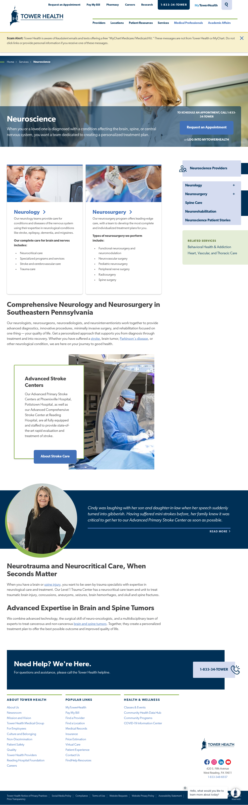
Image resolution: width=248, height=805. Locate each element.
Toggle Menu (233, 185)
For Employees (16, 728)
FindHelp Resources (78, 760)
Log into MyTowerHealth (208, 139)
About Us (13, 707)
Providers (99, 23)
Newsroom (14, 712)
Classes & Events (135, 707)
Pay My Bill (93, 4)
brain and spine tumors (90, 624)
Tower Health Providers (22, 755)
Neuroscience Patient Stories (208, 220)
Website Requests (118, 796)
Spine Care (193, 203)
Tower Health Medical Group (25, 723)
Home (10, 62)
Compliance (82, 796)
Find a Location (75, 723)
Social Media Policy (61, 796)
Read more (219, 531)
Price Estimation (76, 739)
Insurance (72, 734)
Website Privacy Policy (143, 796)
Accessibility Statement (170, 796)
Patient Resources (141, 23)
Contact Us (73, 755)
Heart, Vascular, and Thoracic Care (212, 253)
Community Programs (138, 718)
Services (163, 23)
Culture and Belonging (21, 734)
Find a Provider (75, 718)
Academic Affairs (219, 23)
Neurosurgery (196, 194)
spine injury (52, 585)
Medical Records (76, 728)
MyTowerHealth (206, 4)
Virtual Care (73, 744)
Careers (130, 4)
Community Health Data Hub (142, 712)
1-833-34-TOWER (174, 4)
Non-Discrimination (19, 739)
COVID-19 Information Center (143, 723)
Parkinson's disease (134, 339)
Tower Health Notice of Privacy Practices (27, 796)
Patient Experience (78, 750)
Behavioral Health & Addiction (209, 247)
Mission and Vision (19, 718)
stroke (95, 339)
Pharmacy (112, 4)
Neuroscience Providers (208, 168)
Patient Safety (15, 744)
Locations (117, 23)
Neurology (193, 185)
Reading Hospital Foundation (25, 760)
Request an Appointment (64, 4)
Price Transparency (16, 799)
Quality (11, 750)
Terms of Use (98, 796)
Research (147, 4)
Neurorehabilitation (200, 212)
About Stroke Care (55, 456)
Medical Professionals (188, 23)
